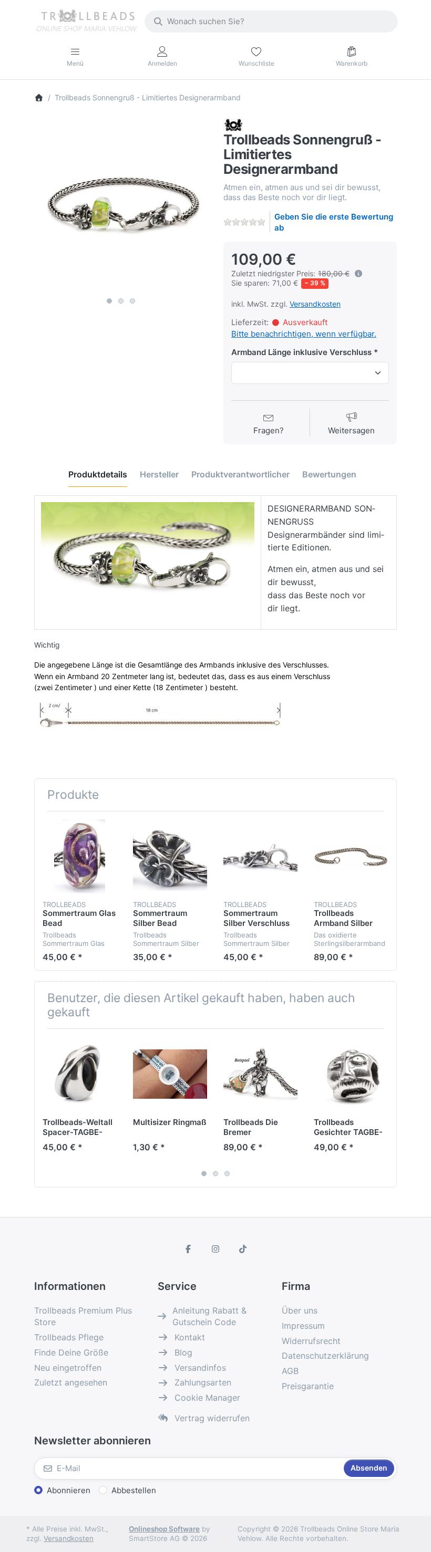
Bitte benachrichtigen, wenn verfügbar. (303, 334)
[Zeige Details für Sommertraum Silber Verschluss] (260, 856)
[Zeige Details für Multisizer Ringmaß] (170, 1074)
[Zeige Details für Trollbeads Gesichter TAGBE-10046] (351, 1074)
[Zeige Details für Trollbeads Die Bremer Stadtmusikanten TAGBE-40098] (260, 1074)
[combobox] (271, 22)
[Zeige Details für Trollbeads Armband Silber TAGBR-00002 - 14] (351, 856)
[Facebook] (188, 1249)
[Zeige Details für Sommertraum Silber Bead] (170, 856)
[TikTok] (242, 1249)
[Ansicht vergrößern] (121, 205)
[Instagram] (215, 1249)
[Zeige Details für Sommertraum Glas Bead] (80, 856)
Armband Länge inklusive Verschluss (301, 352)
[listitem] (121, 205)
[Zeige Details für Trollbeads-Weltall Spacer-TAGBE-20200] (80, 1074)
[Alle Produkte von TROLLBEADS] (233, 124)
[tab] (97, 474)
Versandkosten (315, 303)
